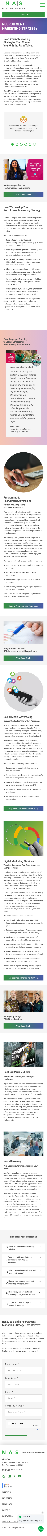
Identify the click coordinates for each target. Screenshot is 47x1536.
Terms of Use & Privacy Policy (12, 1522)
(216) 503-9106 (16, 1470)
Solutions (6, 1492)
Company (6, 1510)
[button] (42, 5)
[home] (13, 5)
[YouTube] (20, 1476)
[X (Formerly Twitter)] (14, 1476)
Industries (7, 1498)
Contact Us (7, 1516)
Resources (7, 1504)
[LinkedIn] (9, 1476)
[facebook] (4, 1476)
